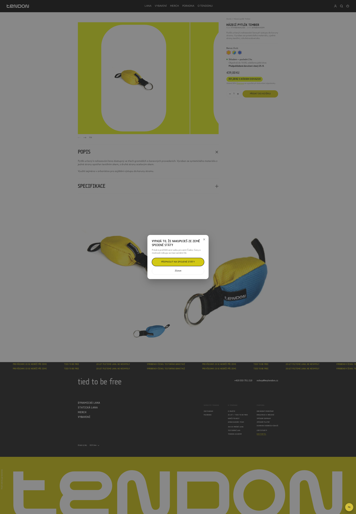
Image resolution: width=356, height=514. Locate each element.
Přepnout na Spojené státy (178, 262)
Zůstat (178, 271)
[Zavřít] (204, 239)
